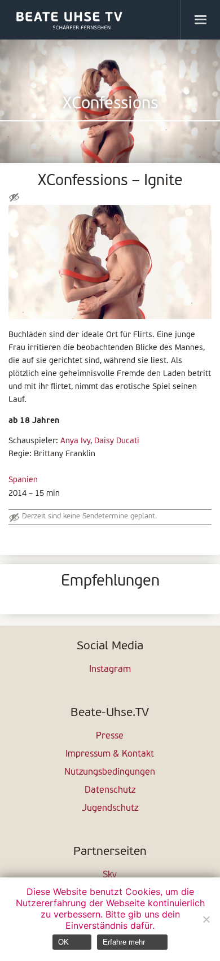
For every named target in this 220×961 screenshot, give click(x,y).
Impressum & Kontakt (109, 754)
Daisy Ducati (116, 441)
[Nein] (206, 919)
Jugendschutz (110, 808)
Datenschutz (110, 790)
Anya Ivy (75, 441)
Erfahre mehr (124, 942)
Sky (110, 875)
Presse (110, 736)
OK (63, 942)
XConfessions (110, 104)
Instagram (110, 669)
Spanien (23, 480)
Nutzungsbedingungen (109, 772)
